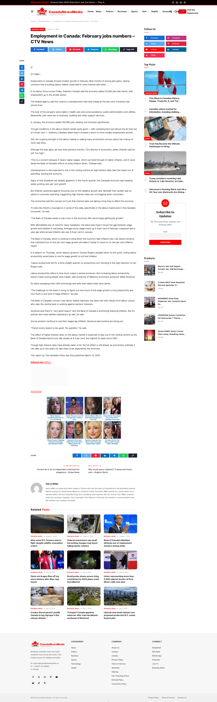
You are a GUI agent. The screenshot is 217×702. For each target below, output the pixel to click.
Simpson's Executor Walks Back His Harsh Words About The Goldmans (74, 442)
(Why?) (47, 362)
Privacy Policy (117, 660)
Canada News (151, 93)
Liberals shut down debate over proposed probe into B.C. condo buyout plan (119, 615)
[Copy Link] (21, 101)
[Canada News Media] (59, 11)
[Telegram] (21, 89)
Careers (115, 656)
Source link (36, 391)
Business (122, 11)
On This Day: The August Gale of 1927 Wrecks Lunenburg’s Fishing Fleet (78, 2)
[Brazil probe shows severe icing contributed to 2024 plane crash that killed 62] (83, 559)
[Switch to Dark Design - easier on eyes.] (175, 11)
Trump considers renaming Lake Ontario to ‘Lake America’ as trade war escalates (166, 180)
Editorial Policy (118, 680)
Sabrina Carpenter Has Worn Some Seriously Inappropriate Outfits (93, 442)
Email (165, 232)
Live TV (155, 664)
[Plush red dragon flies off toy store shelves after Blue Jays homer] (47, 559)
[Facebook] (21, 67)
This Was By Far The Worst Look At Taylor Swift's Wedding (112, 442)
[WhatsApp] (21, 95)
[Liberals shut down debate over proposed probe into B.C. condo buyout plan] (120, 596)
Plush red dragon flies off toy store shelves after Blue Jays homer (45, 579)
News (98, 11)
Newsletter (156, 648)
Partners (180, 11)
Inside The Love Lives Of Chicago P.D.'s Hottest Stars (74, 417)
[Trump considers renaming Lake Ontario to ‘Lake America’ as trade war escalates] (165, 163)
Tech (144, 11)
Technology (76, 664)
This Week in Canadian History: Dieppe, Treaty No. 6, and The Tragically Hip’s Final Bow (164, 99)
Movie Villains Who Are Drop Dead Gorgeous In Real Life (93, 417)
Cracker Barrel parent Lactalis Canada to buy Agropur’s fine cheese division (45, 615)
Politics (109, 11)
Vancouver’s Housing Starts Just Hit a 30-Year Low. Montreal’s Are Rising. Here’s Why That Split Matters (167, 190)
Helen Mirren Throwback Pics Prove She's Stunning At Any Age (112, 417)
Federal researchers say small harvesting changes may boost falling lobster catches (82, 543)
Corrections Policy (119, 684)
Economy (167, 11)
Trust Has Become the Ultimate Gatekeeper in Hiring (164, 145)
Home (91, 11)
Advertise (115, 668)
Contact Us (182, 698)
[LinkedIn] (21, 78)
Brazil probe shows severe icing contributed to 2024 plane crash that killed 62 (83, 579)
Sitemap (115, 672)
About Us (115, 648)
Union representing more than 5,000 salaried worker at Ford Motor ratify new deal (119, 579)
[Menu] (32, 11)
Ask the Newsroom (192, 11)
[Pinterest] (21, 84)
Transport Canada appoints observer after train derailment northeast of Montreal (82, 615)
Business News (38, 29)
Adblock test (37, 362)
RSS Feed (156, 652)
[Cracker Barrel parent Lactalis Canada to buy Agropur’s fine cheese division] (47, 596)
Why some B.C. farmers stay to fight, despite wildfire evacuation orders (47, 543)
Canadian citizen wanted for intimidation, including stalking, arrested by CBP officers (164, 110)
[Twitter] (21, 73)
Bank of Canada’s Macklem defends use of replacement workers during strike (118, 543)
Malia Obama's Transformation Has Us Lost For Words (55, 417)
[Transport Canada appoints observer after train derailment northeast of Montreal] (83, 596)
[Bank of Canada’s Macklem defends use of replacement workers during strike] (120, 523)
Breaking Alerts (158, 668)
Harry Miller (52, 484)
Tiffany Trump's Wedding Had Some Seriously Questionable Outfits (55, 442)
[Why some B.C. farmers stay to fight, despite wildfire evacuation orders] (47, 523)
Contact (115, 652)
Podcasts (156, 660)
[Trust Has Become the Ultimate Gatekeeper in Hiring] (165, 128)
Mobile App (156, 656)
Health (154, 11)
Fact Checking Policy (120, 676)
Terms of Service (118, 664)
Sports (134, 11)
